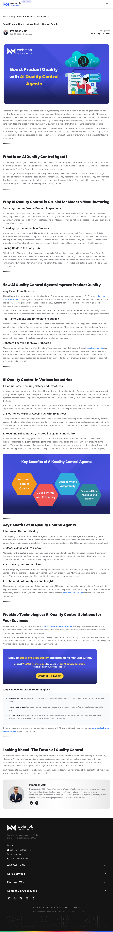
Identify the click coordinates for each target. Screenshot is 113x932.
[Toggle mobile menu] (107, 4)
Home (5, 16)
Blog (13, 16)
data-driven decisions (73, 593)
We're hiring (26, 1)
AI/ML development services (58, 626)
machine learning (95, 348)
